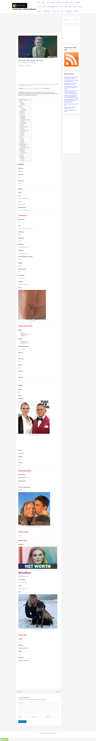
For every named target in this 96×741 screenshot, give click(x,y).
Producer (39, 11)
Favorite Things (22, 148)
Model (66, 6)
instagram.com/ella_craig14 (23, 660)
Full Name (22, 102)
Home (39, 2)
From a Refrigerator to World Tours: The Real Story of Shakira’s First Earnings (71, 87)
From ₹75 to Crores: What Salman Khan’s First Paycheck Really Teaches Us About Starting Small (70, 92)
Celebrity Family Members (52, 6)
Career (21, 106)
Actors (47, 2)
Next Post (58, 691)
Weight (22, 129)
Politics (39, 6)
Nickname (22, 103)
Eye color (22, 134)
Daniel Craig (47, 88)
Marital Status (23, 145)
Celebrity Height (68, 11)
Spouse (22, 138)
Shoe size (22, 131)
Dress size (23, 132)
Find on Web (22, 155)
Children (22, 142)
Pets (22, 154)
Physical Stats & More (24, 126)
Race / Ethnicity (23, 122)
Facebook (22, 158)
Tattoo (23, 125)
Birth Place (23, 117)
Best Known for (23, 110)
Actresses (53, 2)
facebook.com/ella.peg (22, 647)
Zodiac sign (23, 115)
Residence (23, 118)
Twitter (22, 159)
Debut (22, 107)
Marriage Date (23, 146)
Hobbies (23, 124)
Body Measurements (24, 130)
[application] (73, 2)
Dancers (44, 6)
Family (21, 137)
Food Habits (24, 123)
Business (75, 6)
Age (22, 114)
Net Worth (22, 151)
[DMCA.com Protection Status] (4, 739)
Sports (71, 2)
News (62, 11)
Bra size (22, 133)
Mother (22, 140)
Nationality (23, 116)
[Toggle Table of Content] (29, 100)
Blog (59, 11)
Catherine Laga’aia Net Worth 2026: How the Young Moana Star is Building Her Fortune (71, 101)
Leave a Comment (21, 62)
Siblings (22, 141)
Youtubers (54, 11)
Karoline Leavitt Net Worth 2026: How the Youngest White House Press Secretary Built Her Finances (71, 96)
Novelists (80, 6)
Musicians (58, 2)
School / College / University (25, 119)
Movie (23, 108)
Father (22, 139)
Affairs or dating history (25, 147)
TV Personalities (65, 2)
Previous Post (19, 691)
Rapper (70, 6)
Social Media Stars (46, 11)
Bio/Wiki (21, 101)
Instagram (23, 160)
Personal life (22, 111)
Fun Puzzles (75, 11)
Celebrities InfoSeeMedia (24, 9)
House (22, 153)
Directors (61, 6)
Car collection (23, 152)
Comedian (78, 2)
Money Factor (22, 150)
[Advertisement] (38, 25)
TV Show (24, 109)
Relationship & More (23, 144)
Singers (43, 2)
